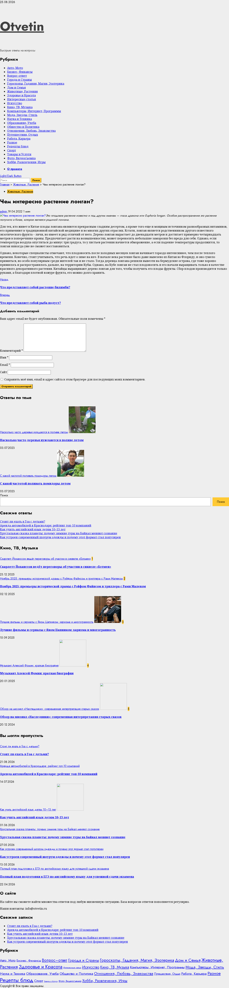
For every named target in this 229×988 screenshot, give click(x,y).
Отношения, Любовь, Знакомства (31, 131)
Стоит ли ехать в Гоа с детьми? (22, 521)
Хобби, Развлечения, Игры (26, 162)
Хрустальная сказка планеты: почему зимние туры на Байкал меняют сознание (58, 533)
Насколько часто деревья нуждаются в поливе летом (34, 432)
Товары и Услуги (19, 154)
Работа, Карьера (18, 139)
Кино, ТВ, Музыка (20, 107)
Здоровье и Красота (21, 95)
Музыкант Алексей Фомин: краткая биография (29, 665)
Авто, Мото (15, 68)
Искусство (14, 103)
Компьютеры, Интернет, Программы (34, 111)
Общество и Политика (23, 127)
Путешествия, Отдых (22, 135)
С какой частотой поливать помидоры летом (28, 476)
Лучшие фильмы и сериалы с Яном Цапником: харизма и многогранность (46, 622)
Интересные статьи (21, 99)
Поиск (4, 495)
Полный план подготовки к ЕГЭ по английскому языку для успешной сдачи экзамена (54, 869)
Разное (12, 142)
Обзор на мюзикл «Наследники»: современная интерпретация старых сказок (49, 709)
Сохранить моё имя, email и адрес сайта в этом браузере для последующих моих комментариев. (74, 379)
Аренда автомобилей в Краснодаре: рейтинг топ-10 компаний (45, 525)
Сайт (3, 372)
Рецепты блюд (17, 146)
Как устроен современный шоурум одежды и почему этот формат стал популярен (60, 537)
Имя (4, 357)
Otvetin (22, 26)
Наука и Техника (19, 119)
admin (4, 211)
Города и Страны (19, 80)
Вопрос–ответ (17, 76)
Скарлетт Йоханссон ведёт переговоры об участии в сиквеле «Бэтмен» (45, 559)
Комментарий (11, 351)
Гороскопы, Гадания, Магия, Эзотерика (35, 84)
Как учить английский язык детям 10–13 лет (32, 529)
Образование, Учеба (21, 123)
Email (5, 365)
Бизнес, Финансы (20, 72)
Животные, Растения (22, 91)
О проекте (14, 169)
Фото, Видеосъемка (21, 158)
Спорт (11, 150)
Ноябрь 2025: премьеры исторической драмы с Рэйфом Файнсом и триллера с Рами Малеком (61, 578)
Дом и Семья (16, 87)
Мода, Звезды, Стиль (22, 115)
